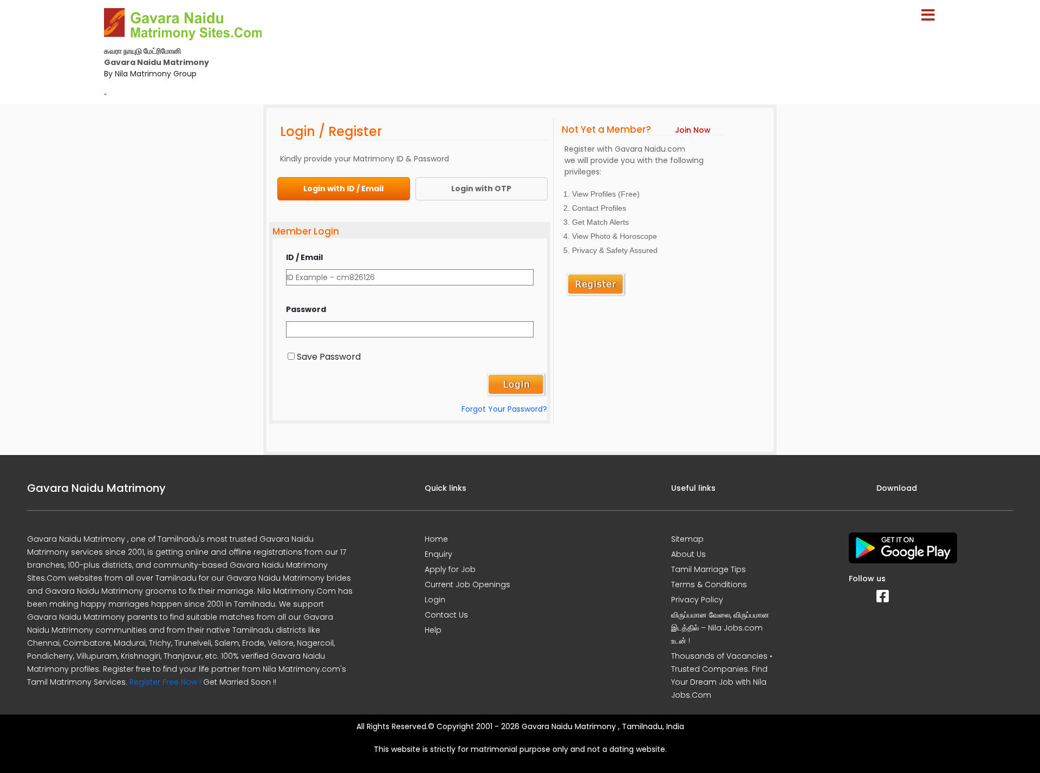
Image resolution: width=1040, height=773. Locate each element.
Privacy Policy (697, 599)
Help (433, 630)
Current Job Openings (467, 584)
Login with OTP (481, 188)
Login (435, 599)
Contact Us (446, 614)
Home (436, 539)
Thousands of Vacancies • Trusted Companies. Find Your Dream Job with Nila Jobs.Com (721, 675)
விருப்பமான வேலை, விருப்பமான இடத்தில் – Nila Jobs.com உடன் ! (720, 627)
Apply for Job (450, 569)
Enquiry (438, 554)
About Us (688, 554)
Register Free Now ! (165, 682)
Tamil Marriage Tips (708, 569)
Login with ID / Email (343, 188)
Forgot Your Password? (504, 409)
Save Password (329, 356)
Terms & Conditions (709, 584)
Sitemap (687, 539)
